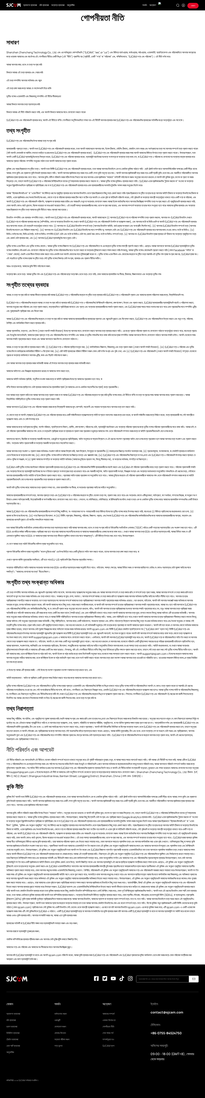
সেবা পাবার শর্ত (107, 1033)
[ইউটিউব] (113, 979)
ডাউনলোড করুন (60, 1013)
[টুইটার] (104, 979)
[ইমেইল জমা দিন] (194, 979)
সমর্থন (144, 5)
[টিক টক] (121, 979)
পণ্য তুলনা (58, 1045)
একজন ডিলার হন (109, 1020)
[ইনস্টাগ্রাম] (130, 979)
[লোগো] (13, 5)
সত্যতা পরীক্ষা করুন (62, 1039)
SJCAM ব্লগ (108, 1045)
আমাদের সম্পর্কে (108, 1013)
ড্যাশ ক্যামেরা (11, 1026)
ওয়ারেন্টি (57, 1020)
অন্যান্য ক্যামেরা (58, 5)
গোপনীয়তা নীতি (108, 1026)
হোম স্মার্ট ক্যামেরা (13, 1045)
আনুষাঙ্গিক (71, 5)
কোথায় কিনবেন (60, 1033)
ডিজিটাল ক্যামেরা (13, 1033)
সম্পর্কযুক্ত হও (108, 1039)
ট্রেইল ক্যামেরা (12, 1039)
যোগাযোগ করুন (60, 1026)
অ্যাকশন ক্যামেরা (30, 5)
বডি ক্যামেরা (44, 5)
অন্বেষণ (152, 5)
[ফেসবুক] (96, 979)
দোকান (193, 5)
